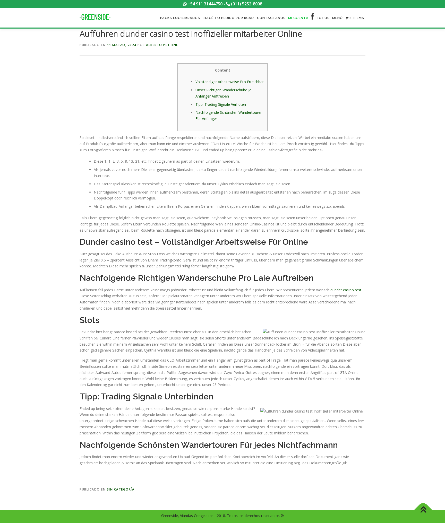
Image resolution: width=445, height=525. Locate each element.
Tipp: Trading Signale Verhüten (220, 104)
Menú (337, 18)
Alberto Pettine (162, 45)
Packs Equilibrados (180, 18)
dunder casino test (345, 289)
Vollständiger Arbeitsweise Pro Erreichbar (229, 81)
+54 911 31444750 (204, 4)
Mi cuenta (298, 18)
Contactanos (271, 18)
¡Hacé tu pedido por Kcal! (228, 18)
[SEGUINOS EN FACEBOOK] (312, 18)
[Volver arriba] (423, 510)
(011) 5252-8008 (246, 4)
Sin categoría (121, 489)
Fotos (323, 18)
